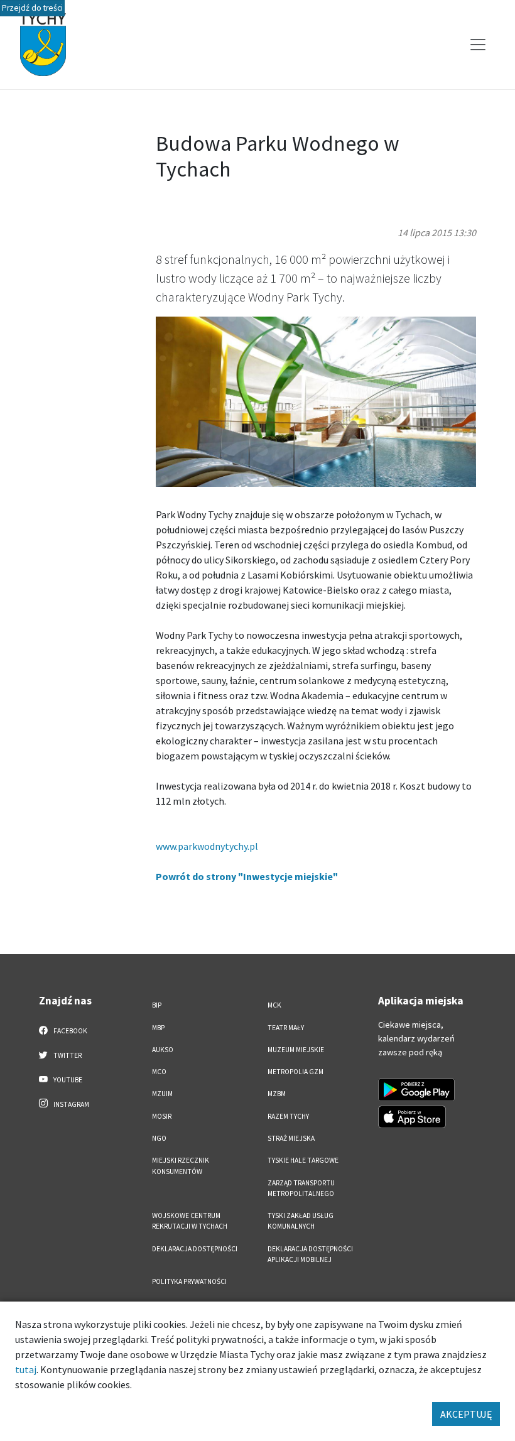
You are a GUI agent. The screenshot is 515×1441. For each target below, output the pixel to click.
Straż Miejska (291, 1138)
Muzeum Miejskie (296, 1049)
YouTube (67, 1079)
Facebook (69, 1030)
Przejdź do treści (32, 8)
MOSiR (161, 1116)
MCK (274, 1005)
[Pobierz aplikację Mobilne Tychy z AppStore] (412, 1117)
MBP (158, 1027)
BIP (156, 1005)
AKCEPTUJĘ (466, 1414)
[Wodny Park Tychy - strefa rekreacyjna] (316, 400)
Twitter (67, 1055)
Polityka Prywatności (189, 1281)
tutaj (25, 1369)
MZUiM (162, 1093)
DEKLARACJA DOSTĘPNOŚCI (194, 1248)
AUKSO (162, 1049)
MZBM (277, 1093)
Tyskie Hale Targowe (303, 1160)
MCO (159, 1071)
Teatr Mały (286, 1027)
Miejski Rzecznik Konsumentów (180, 1165)
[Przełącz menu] (478, 44)
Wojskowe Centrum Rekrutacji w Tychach (189, 1221)
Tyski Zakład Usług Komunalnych (300, 1221)
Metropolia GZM (295, 1071)
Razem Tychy (288, 1116)
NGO (159, 1138)
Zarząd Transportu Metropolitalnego (301, 1188)
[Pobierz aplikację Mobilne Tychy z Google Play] (416, 1090)
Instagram (70, 1104)
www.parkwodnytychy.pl (207, 846)
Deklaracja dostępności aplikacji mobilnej (310, 1254)
